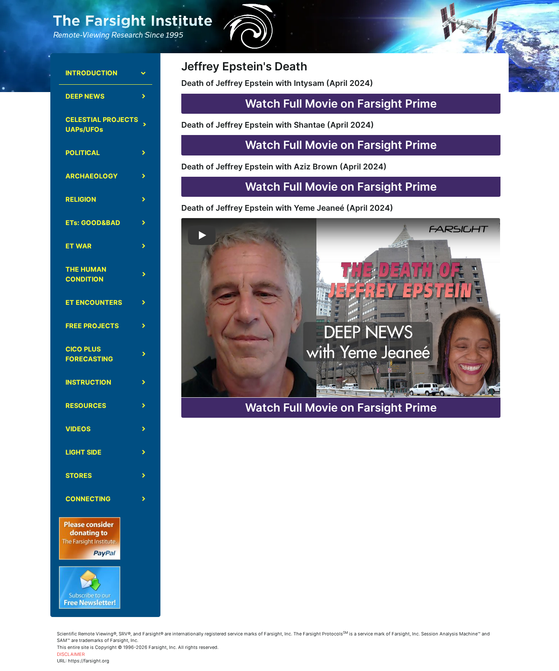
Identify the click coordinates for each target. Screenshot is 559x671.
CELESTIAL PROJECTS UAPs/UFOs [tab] (101, 124)
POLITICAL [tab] (82, 153)
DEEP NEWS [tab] (84, 96)
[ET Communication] (468, 27)
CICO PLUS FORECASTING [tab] (89, 354)
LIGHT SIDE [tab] (83, 452)
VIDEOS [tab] (77, 429)
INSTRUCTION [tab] (88, 382)
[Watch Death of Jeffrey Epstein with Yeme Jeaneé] (202, 235)
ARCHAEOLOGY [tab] (91, 176)
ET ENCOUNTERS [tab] (93, 302)
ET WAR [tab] (78, 246)
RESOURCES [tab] (85, 405)
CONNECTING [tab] (87, 499)
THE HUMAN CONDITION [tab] (85, 274)
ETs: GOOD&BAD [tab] (92, 222)
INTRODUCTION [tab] (91, 73)
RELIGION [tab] (80, 199)
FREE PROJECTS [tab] (92, 326)
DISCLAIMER (71, 654)
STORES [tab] (78, 475)
